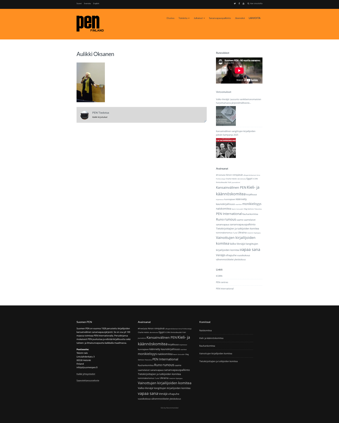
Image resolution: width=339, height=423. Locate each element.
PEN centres (222, 282)
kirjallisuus (251, 194)
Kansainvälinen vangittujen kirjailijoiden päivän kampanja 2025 (235, 133)
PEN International (229, 213)
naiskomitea (223, 208)
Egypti (249, 178)
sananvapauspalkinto (242, 224)
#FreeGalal (221, 175)
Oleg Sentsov (249, 209)
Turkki (235, 233)
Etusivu (170, 18)
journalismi (236, 182)
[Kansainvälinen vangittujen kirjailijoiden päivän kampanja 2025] (226, 148)
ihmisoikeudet (221, 182)
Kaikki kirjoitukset (99, 117)
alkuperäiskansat (249, 175)
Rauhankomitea (250, 214)
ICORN (255, 179)
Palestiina (258, 209)
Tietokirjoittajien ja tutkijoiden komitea (237, 228)
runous (230, 219)
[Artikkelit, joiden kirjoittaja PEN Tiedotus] (84, 116)
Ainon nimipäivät (234, 174)
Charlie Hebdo (231, 179)
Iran (229, 182)
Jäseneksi (240, 18)
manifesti (238, 204)
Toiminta (182, 18)
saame (240, 219)
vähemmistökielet (225, 259)
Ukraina (242, 232)
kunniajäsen (229, 199)
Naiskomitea (205, 330)
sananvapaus (222, 224)
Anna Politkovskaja (184, 329)
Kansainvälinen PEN (231, 187)
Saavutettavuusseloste (88, 380)
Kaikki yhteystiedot (86, 374)
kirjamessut (220, 199)
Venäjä (220, 255)
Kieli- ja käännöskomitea (211, 338)
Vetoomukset (223, 91)
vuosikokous (243, 255)
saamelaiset (250, 219)
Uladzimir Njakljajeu (254, 233)
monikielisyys (251, 204)
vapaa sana (250, 249)
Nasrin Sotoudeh (237, 209)
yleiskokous (240, 259)
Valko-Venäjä (237, 243)
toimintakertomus (224, 232)
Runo (220, 219)
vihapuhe (231, 255)
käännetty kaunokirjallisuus (164, 349)
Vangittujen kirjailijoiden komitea (172, 388)
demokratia (241, 179)
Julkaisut (198, 18)
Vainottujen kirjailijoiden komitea (164, 383)
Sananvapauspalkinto (220, 18)
